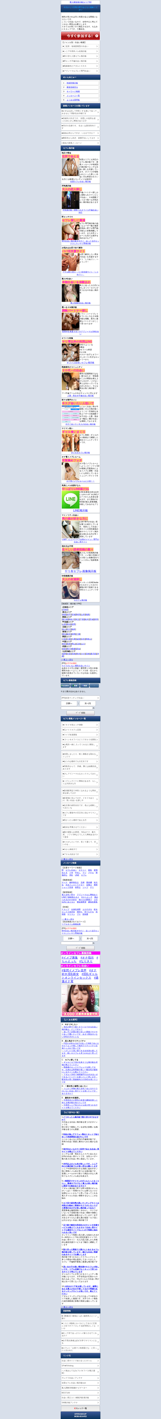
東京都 (65, 619)
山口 (83, 644)
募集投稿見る (72, 87)
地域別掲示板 (72, 83)
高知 (78, 649)
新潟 (69, 624)
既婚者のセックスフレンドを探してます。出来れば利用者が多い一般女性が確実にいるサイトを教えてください (80, 1069)
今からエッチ (86, 897)
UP (85, 1414)
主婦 (82, 882)
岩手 (69, 615)
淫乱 (71, 875)
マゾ (84, 873)
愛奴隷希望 (81, 902)
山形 (83, 615)
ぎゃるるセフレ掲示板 (80, 453)
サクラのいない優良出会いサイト (76, 666)
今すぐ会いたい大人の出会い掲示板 (80, 424)
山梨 (64, 624)
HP (75, 1414)
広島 (78, 644)
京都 (69, 639)
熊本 (78, 654)
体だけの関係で (85, 900)
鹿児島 (93, 654)
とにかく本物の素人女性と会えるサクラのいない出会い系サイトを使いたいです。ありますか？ (80, 1091)
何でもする (89, 912)
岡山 (73, 644)
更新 (75, 686)
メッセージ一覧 (73, 96)
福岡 (64, 654)
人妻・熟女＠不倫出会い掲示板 (80, 396)
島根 (69, 644)
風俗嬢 (89, 882)
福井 (73, 629)
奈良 (83, 639)
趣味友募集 (93, 902)
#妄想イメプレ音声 (74, 970)
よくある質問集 (73, 100)
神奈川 (71, 619)
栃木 (87, 619)
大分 (83, 654)
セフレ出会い (71, 870)
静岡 (73, 634)
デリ (92, 887)
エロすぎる (87, 909)
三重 (78, 634)
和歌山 (88, 639)
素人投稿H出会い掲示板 (80, 303)
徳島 (64, 649)
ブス (79, 914)
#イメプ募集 (70, 957)
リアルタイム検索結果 (71, 924)
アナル (91, 873)
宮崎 (88, 654)
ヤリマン (71, 914)
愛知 (64, 634)
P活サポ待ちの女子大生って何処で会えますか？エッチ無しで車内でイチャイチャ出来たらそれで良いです (80, 1045)
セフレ (84, 875)
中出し (78, 873)
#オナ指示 (87, 957)
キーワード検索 (73, 91)
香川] (69, 649)
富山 (64, 629)
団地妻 (85, 914)
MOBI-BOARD (80, 1416)
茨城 (91, 619)
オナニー (82, 870)
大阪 (64, 639)
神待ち (80, 912)
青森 (64, 615)
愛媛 (73, 649)
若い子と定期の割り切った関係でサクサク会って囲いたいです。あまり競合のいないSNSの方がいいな (80, 1034)
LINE (77, 875)
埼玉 (77, 619)
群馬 (96, 619)
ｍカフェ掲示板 (80, 600)
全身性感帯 (76, 909)
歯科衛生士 (74, 882)
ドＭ (71, 873)
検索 (85, 686)
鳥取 (64, 644)
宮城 (73, 615)
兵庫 (73, 639)
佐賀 (69, 654)
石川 (69, 629)
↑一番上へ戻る (67, 660)
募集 (90, 870)
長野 (73, 624)
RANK (80, 1414)
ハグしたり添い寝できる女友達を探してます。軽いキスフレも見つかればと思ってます (80, 1053)
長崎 (73, 654)
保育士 (78, 887)
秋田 (78, 615)
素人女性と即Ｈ (68, 895)
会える (64, 873)
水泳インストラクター (75, 885)
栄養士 (89, 885)
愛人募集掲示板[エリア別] (80, 2)
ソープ (85, 887)
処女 (96, 909)
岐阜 (69, 634)
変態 (96, 870)
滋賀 (78, 639)
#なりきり (86, 961)
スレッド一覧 (81, 1408)
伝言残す (66, 686)
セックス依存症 (68, 912)
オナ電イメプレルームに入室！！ (80, 481)
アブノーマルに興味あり (87, 895)
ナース (64, 882)
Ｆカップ (65, 909)
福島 (88, 615)
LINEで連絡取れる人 (70, 897)
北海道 (65, 610)
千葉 (82, 619)
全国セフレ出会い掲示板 (80, 182)
